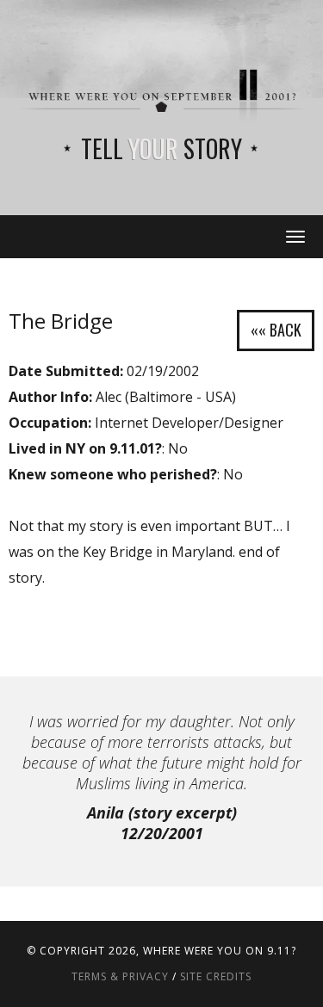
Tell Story (161, 148)
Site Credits (216, 976)
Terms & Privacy (120, 976)
